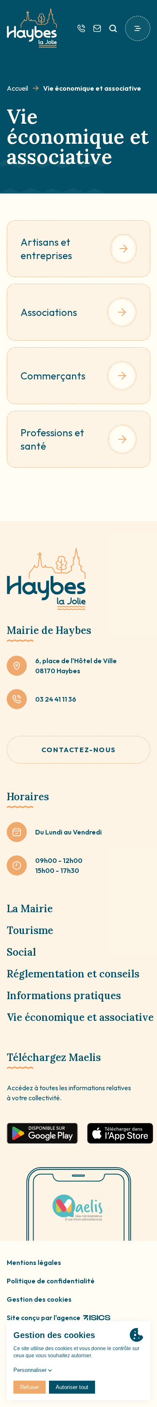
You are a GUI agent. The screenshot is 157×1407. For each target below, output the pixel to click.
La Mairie (30, 908)
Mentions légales (34, 1262)
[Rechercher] (113, 28)
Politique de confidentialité (51, 1281)
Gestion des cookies (39, 1299)
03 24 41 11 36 (55, 699)
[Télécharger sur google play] (42, 1133)
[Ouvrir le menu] (137, 28)
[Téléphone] (81, 28)
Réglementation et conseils (73, 973)
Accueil (17, 88)
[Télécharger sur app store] (120, 1133)
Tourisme (30, 930)
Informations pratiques (64, 995)
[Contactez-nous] (97, 28)
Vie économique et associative (80, 1017)
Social (21, 952)
